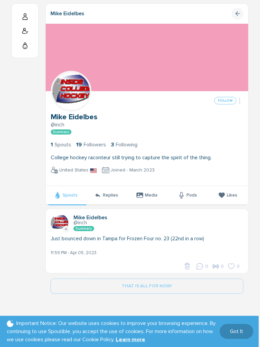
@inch (57, 124)
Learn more (130, 339)
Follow (225, 101)
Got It (236, 331)
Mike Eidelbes (67, 13)
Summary (61, 132)
